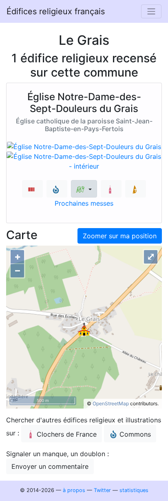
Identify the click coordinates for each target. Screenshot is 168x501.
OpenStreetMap (111, 403)
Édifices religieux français (56, 11)
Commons (135, 434)
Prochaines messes (84, 203)
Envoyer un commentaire (49, 466)
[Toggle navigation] (151, 11)
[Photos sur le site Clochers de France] (111, 189)
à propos (74, 490)
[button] (84, 189)
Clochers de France (67, 434)
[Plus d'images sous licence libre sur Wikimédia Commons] (56, 189)
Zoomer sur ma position (120, 236)
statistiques (133, 490)
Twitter (102, 490)
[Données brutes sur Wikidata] (32, 189)
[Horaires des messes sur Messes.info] (135, 189)
